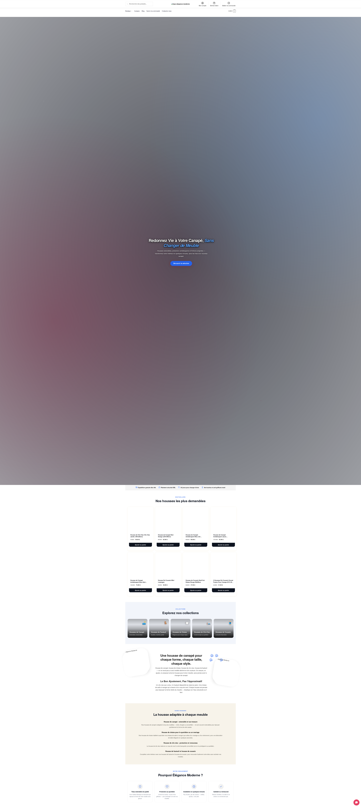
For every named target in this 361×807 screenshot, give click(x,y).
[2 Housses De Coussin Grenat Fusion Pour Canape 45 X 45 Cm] (223, 564)
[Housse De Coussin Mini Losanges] (168, 564)
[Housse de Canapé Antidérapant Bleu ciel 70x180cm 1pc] (195, 519)
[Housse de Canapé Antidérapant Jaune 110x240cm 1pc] (223, 519)
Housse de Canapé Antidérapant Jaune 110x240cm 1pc (219, 536)
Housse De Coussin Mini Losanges (166, 581)
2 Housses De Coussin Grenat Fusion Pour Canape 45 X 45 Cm (223, 581)
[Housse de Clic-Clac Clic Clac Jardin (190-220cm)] (140, 519)
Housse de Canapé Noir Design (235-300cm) (166, 536)
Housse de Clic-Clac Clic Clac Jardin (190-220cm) (140, 536)
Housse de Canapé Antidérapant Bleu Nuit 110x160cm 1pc (137, 581)
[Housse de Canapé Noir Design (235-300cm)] (168, 519)
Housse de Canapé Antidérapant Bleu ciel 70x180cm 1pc (193, 536)
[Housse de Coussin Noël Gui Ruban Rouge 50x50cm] (195, 564)
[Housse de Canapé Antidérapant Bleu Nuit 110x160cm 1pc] (140, 564)
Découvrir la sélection (181, 263)
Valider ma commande (228, 6)
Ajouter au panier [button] (140, 545)
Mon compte (202, 6)
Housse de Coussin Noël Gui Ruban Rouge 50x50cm (195, 581)
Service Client (214, 6)
